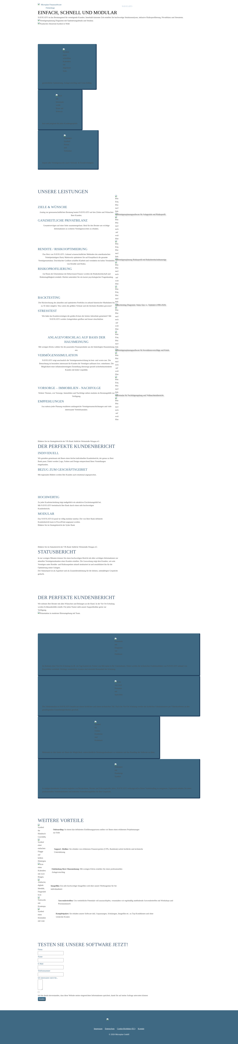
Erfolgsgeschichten (158, 6)
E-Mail (40, 964)
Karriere (185, 6)
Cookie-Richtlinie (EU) (126, 1029)
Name (40, 957)
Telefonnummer (44, 971)
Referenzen (141, 6)
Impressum (98, 1029)
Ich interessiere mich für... (48, 978)
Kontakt (196, 6)
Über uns (174, 6)
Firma (40, 949)
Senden (42, 999)
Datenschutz (110, 1029)
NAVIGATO (127, 6)
